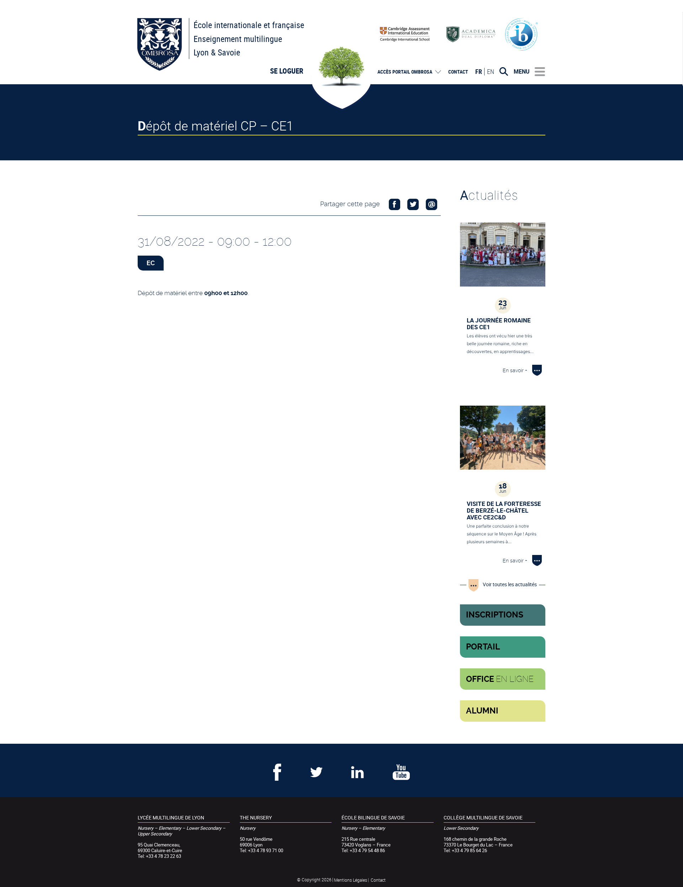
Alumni (482, 711)
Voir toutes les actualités (510, 584)
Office (500, 679)
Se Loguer (286, 71)
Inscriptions (494, 615)
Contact (458, 72)
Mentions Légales (350, 880)
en (490, 71)
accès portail (404, 72)
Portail (483, 647)
